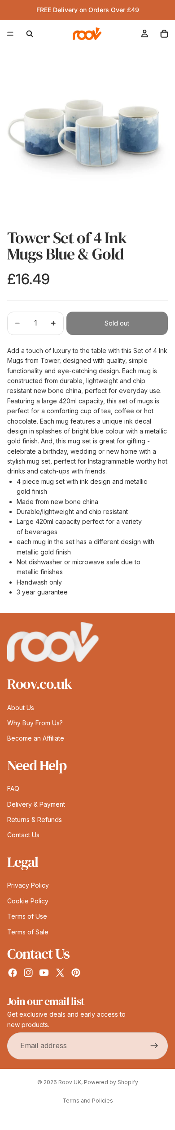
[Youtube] (44, 972)
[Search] (29, 34)
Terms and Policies (87, 1100)
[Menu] (10, 33)
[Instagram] (28, 972)
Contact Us (23, 835)
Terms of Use (27, 916)
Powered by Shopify (111, 1082)
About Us (20, 707)
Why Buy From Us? (35, 723)
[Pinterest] (75, 972)
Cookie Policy (27, 901)
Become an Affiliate (35, 738)
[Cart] (164, 34)
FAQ (13, 789)
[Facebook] (12, 972)
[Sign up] (154, 1045)
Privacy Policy (28, 885)
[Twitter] (60, 972)
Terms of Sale (27, 932)
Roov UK (69, 1082)
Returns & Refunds (34, 819)
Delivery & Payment (36, 804)
